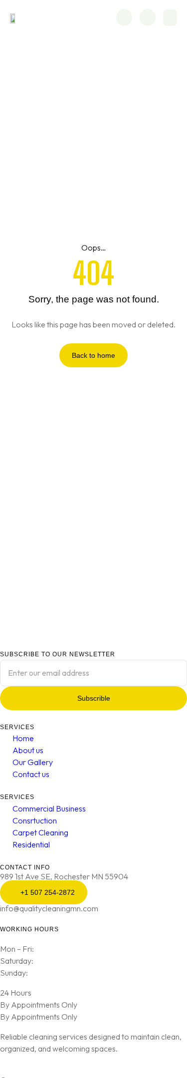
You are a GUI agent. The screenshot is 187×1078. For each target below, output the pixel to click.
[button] (170, 17)
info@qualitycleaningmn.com (49, 908)
